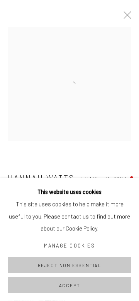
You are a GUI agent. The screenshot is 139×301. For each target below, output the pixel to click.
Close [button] (125, 17)
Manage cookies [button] (69, 245)
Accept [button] (69, 285)
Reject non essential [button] (69, 265)
